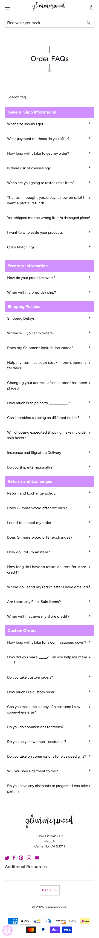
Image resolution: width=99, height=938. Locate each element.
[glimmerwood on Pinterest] (21, 858)
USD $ (47, 890)
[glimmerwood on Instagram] (29, 858)
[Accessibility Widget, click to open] (7, 930)
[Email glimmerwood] (37, 858)
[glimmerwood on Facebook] (14, 858)
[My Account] (6, 7)
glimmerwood (55, 907)
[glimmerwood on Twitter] (7, 858)
